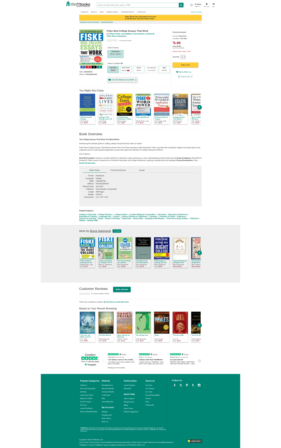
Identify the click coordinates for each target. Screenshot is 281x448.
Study (100, 218)
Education (162, 214)
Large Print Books (86, 408)
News (147, 402)
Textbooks (194, 218)
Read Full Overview (87, 163)
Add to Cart (185, 65)
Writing (82, 220)
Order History (106, 418)
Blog (103, 398)
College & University (87, 214)
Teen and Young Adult (87, 388)
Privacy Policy (94, 442)
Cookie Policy (136, 442)
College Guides (121, 214)
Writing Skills (92, 220)
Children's (83, 385)
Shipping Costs (129, 402)
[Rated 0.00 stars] (112, 40)
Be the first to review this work (116, 302)
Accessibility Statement (165, 442)
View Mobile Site (107, 402)
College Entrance (105, 214)
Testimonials (149, 405)
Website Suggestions (131, 412)
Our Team (148, 392)
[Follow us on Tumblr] (193, 385)
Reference (181, 216)
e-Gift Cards (106, 395)
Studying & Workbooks (154, 218)
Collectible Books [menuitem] (127, 12)
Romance (83, 405)
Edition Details (94, 170)
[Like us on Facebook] (174, 385)
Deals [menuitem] (102, 12)
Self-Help (83, 392)
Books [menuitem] (93, 12)
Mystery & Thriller (86, 398)
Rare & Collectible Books (88, 411)
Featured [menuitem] (84, 12)
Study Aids (126, 218)
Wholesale (127, 388)
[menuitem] (198, 4)
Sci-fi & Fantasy (85, 402)
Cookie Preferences (149, 442)
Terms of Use (83, 442)
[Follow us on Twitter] (180, 385)
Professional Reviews (118, 170)
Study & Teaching (112, 218)
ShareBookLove (107, 385)
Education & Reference (178, 214)
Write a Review (122, 289)
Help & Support (129, 398)
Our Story (148, 385)
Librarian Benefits (108, 392)
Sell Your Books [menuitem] (196, 12)
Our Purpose (149, 388)
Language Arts (105, 216)
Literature (153, 216)
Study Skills (138, 218)
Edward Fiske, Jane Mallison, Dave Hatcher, (127, 34)
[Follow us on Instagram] (199, 385)
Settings (104, 412)
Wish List (105, 421)
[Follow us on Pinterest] (187, 385)
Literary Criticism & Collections (134, 216)
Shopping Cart (107, 415)
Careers (148, 398)
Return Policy (128, 408)
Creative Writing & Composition (142, 214)
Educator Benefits (108, 388)
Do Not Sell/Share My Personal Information (116, 442)
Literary (116, 216)
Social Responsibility (152, 395)
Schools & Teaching (87, 218)
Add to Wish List (185, 72)
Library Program (129, 385)
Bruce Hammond (119, 36)
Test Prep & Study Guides (177, 218)
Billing (126, 405)
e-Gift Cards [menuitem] (141, 12)
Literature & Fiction (167, 216)
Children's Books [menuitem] (112, 12)
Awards (142, 170)
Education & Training (88, 216)
